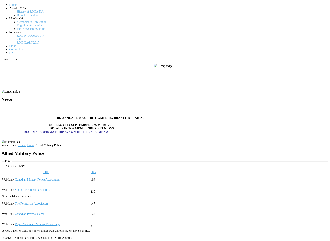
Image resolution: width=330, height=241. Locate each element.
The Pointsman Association (31, 203)
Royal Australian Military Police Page (37, 224)
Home (22, 145)
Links (30, 145)
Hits (93, 172)
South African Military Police (32, 189)
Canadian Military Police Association (37, 179)
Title (46, 172)
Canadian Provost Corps (29, 213)
